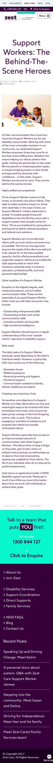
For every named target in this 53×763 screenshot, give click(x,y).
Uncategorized (8, 84)
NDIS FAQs (14, 617)
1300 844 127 (14, 9)
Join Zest (13, 578)
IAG (5, 3)
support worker (35, 506)
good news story (10, 506)
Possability (15, 3)
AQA (47, 3)
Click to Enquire (41, 9)
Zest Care (29, 3)
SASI (40, 3)
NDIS (22, 506)
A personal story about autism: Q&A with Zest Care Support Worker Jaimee (22, 675)
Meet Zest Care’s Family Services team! (22, 735)
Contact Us (15, 628)
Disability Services (20, 589)
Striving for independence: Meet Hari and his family (24, 719)
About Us (13, 572)
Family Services (18, 606)
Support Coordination (23, 595)
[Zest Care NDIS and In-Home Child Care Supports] (15, 18)
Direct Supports (18, 600)
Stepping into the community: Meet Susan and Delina (23, 700)
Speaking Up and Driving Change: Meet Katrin (23, 654)
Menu (45, 16)
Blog (9, 623)
